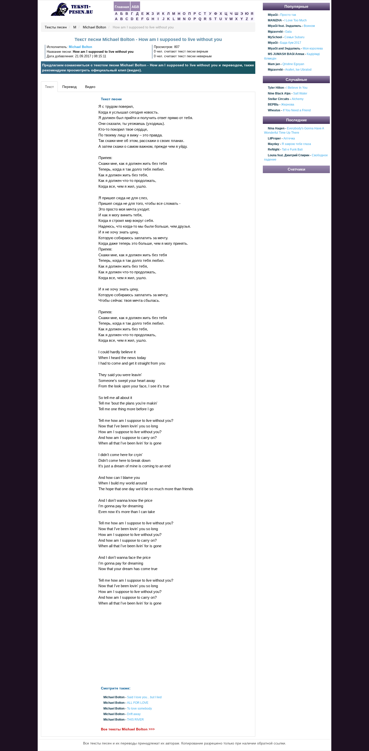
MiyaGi (273, 15)
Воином (309, 26)
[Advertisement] (65, 169)
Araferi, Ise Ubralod (298, 70)
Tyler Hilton (276, 88)
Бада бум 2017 (290, 43)
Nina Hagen (276, 128)
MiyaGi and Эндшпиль (284, 48)
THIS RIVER (135, 720)
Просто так (288, 15)
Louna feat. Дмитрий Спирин (288, 155)
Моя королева (313, 48)
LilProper (274, 138)
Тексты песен (56, 27)
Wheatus (274, 110)
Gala (288, 31)
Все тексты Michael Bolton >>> (128, 729)
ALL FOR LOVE (137, 703)
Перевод (69, 87)
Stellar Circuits (278, 99)
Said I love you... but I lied (144, 697)
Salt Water (300, 93)
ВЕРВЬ (273, 105)
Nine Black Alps (279, 93)
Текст (49, 87)
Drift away (134, 714)
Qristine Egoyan (293, 64)
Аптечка (289, 138)
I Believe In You (297, 88)
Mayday (273, 144)
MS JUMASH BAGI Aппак (286, 54)
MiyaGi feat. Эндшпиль (284, 26)
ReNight (273, 150)
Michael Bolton (94, 27)
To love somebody (139, 708)
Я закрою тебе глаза (296, 144)
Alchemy (297, 99)
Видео (90, 87)
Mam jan (274, 64)
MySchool (275, 37)
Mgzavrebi (275, 31)
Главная (122, 6)
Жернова (287, 105)
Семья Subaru (294, 37)
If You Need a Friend (297, 110)
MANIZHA (275, 20)
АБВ (135, 6)
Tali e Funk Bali (292, 150)
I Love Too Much (295, 20)
